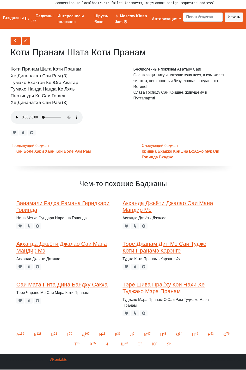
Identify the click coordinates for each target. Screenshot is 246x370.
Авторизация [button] (165, 19)
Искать (234, 17)
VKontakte (58, 359)
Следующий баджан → (180, 151)
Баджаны (45, 16)
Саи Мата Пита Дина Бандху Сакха (62, 284)
